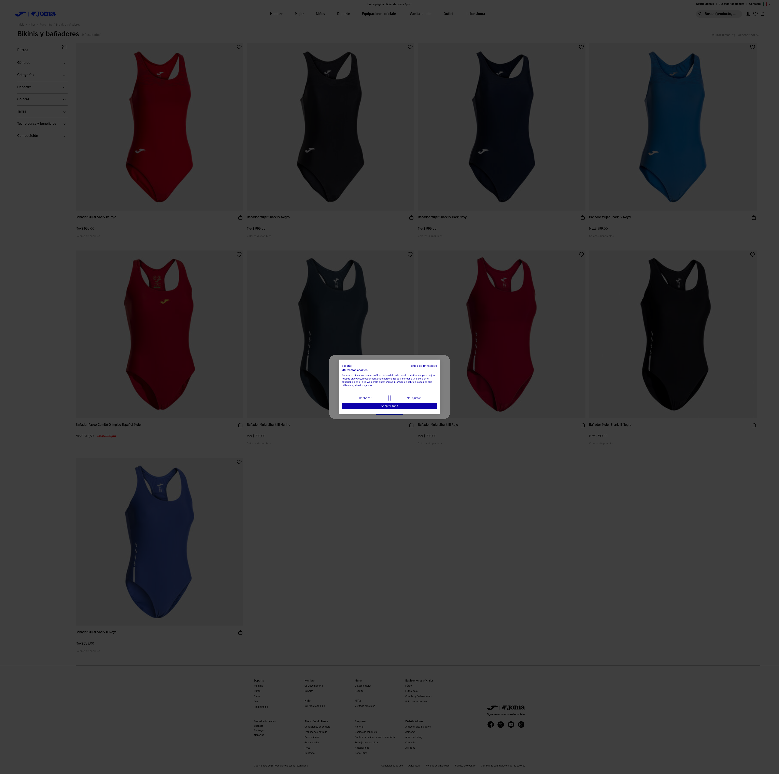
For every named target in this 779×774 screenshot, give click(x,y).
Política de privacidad (423, 365)
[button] (349, 365)
